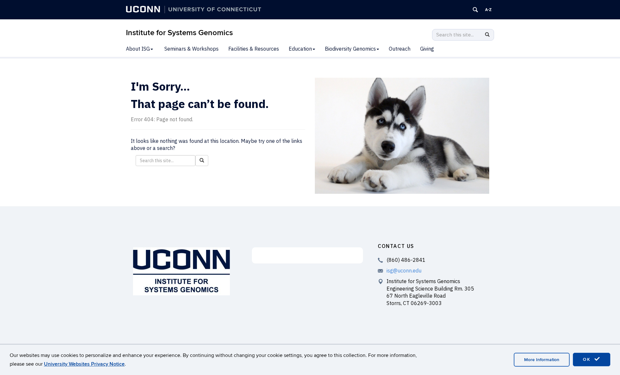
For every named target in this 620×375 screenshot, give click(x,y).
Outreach (399, 48)
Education (300, 48)
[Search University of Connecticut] (475, 10)
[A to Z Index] (488, 10)
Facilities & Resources (253, 48)
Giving (427, 48)
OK (588, 359)
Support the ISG (307, 255)
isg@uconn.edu (404, 270)
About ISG (138, 48)
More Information (541, 359)
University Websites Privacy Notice (84, 364)
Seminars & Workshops (191, 48)
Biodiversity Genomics (350, 48)
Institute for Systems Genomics (179, 32)
